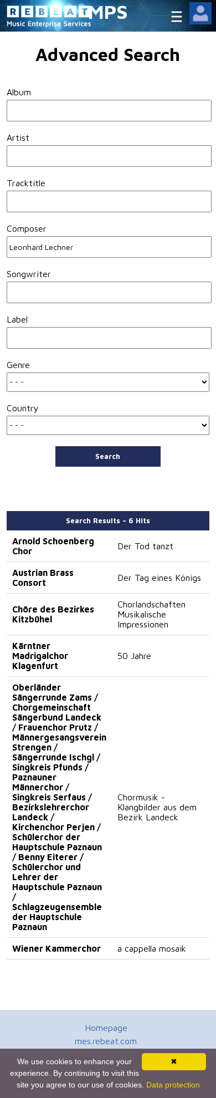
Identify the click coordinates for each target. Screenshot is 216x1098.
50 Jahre (134, 656)
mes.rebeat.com (106, 1041)
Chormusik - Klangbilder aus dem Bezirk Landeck (157, 807)
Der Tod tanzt (145, 546)
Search (107, 456)
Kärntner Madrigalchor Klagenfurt (40, 656)
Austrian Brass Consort (43, 578)
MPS (108, 11)
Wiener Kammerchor (56, 948)
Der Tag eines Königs (159, 578)
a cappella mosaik (151, 948)
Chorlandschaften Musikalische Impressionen (151, 614)
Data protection (173, 1084)
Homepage (106, 1028)
